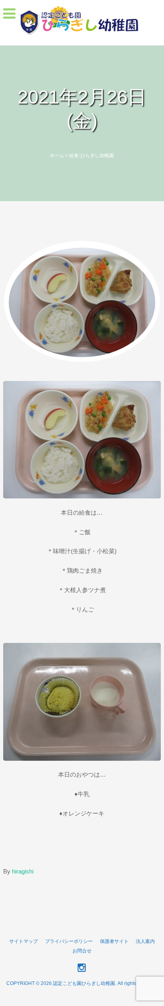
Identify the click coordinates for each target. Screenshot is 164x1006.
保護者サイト (114, 941)
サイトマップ (23, 941)
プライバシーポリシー (69, 941)
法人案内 (145, 941)
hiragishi (22, 871)
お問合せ (82, 951)
